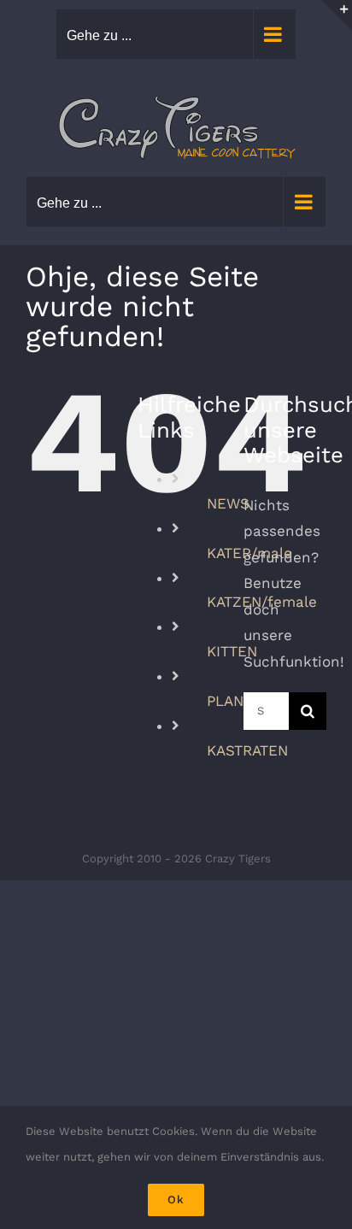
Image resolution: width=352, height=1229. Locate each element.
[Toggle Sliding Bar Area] (336, 15)
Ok (176, 1199)
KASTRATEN (247, 750)
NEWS (228, 503)
